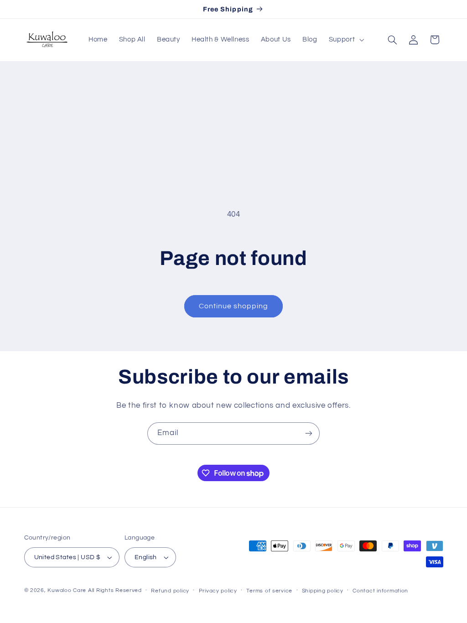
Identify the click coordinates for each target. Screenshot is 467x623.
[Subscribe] (308, 433)
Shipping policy (322, 590)
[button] (345, 40)
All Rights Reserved (115, 590)
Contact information (380, 590)
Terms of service (269, 590)
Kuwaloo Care (66, 590)
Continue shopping (234, 306)
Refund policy (170, 590)
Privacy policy (218, 590)
